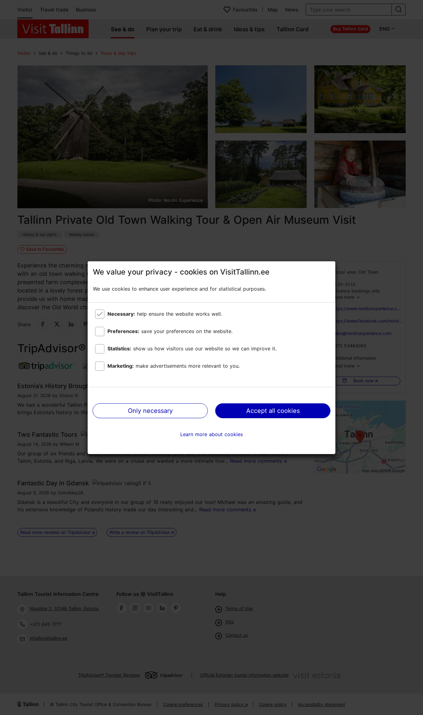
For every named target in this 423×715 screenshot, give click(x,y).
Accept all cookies (273, 410)
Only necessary (150, 410)
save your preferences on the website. (170, 331)
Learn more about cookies (211, 434)
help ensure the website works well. (164, 314)
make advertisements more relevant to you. (173, 366)
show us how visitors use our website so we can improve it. (192, 348)
